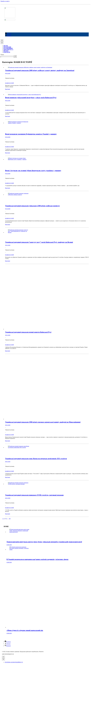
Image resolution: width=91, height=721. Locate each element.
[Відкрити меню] (2, 40)
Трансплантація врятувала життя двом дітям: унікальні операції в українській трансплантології (44, 488)
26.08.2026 (9, 491)
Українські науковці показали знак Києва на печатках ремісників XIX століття (36, 405)
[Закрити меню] (2, 43)
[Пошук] (15, 56)
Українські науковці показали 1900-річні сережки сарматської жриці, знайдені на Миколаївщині (42, 369)
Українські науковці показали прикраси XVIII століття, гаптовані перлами (34, 442)
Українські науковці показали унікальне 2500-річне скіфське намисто (32, 206)
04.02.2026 (7, 73)
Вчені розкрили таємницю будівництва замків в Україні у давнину (31, 134)
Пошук (2, 54)
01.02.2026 (7, 208)
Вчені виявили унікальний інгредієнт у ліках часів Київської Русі (30, 97)
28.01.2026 (7, 408)
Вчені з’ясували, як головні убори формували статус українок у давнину (33, 170)
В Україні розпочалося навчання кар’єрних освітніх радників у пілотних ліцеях (37, 506)
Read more (7, 89)
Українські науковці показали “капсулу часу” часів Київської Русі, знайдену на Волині (39, 242)
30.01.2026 (7, 245)
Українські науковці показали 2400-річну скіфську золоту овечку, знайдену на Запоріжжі (39, 70)
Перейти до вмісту (5, 1)
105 (10, 465)
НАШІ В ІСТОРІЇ (9, 83)
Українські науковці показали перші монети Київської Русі (28, 332)
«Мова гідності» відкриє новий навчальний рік (25, 577)
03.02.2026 (7, 137)
